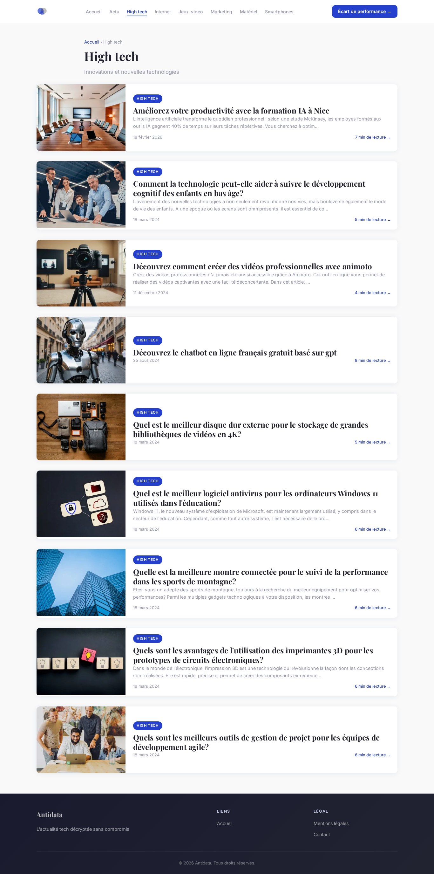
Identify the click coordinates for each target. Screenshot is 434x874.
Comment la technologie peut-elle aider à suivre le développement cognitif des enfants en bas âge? (249, 188)
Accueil (94, 11)
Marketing (221, 11)
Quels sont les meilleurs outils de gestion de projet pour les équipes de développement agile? (256, 742)
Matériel (248, 11)
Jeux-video (191, 11)
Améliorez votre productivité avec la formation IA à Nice (231, 110)
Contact (322, 834)
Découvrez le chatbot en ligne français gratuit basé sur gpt (234, 352)
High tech (137, 11)
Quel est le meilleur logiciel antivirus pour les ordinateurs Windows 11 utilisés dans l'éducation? (255, 498)
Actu (114, 11)
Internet (163, 11)
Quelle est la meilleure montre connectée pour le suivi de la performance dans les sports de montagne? (260, 576)
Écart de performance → (364, 11)
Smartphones (279, 11)
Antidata (50, 814)
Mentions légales (331, 823)
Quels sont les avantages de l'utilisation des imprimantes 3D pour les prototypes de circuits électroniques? (253, 655)
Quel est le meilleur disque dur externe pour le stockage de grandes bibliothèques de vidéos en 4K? (250, 429)
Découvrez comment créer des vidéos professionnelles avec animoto (252, 266)
